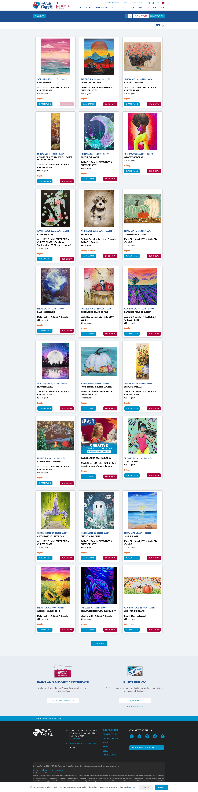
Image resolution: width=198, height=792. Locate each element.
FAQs (132, 8)
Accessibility (59, 770)
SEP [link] (158, 25)
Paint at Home (158, 8)
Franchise (126, 3)
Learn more (131, 787)
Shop (139, 8)
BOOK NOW (110, 104)
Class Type (39, 16)
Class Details (45, 104)
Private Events (101, 8)
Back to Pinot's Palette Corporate (48, 718)
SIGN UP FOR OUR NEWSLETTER (146, 748)
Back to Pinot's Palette (111, 3)
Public (141, 16)
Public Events (84, 8)
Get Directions (75, 739)
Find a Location (138, 3)
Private (156, 16)
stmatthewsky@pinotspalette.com (82, 743)
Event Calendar (110, 730)
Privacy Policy (49, 770)
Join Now (134, 700)
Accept (161, 787)
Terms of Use (38, 770)
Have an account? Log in (135, 707)
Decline (146, 787)
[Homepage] (49, 732)
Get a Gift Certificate (63, 700)
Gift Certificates (119, 8)
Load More (99, 643)
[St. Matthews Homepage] (43, 5)
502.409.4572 (74, 747)
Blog (146, 8)
